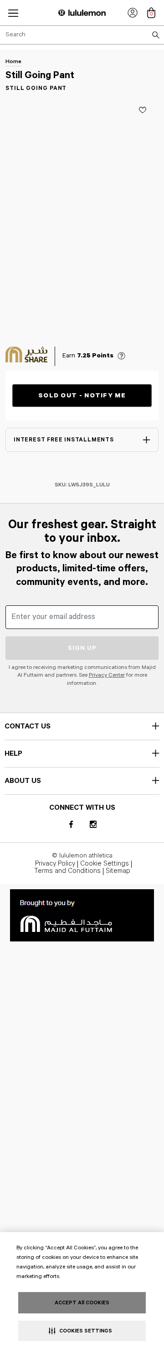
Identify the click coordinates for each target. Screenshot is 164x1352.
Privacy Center (107, 675)
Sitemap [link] (118, 871)
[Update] (142, 109)
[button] (13, 13)
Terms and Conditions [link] (67, 871)
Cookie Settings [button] (104, 864)
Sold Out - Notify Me (82, 395)
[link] (133, 13)
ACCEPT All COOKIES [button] (82, 1303)
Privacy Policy (55, 864)
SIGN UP (82, 648)
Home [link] (13, 61)
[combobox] (82, 35)
